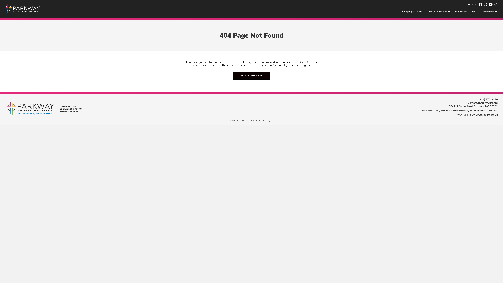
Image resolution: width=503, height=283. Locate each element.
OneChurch (472, 4)
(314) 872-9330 (488, 99)
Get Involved (460, 11)
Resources (488, 11)
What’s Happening (437, 11)
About (474, 11)
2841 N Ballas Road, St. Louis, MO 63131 (473, 106)
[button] (423, 11)
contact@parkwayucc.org (483, 103)
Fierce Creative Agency (266, 121)
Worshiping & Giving (411, 11)
